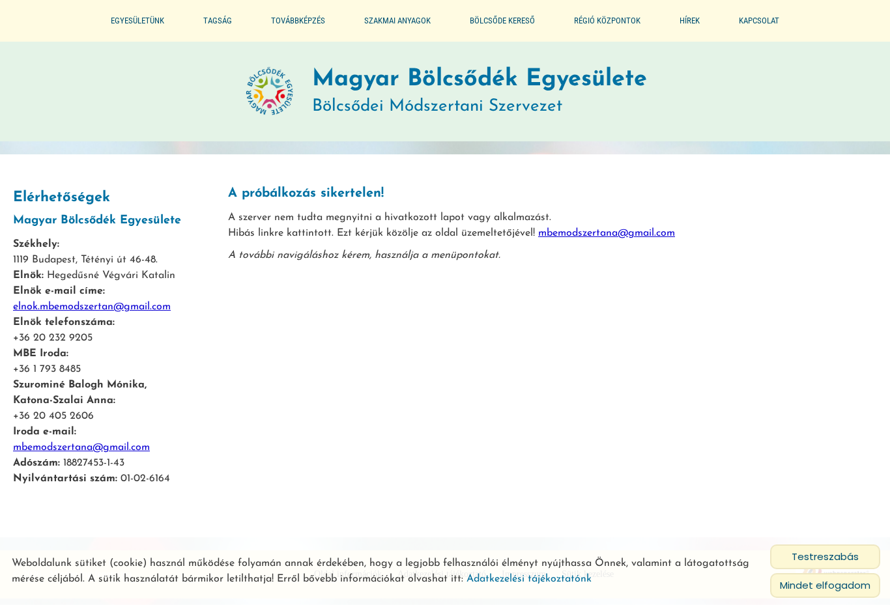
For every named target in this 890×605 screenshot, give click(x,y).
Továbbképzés (298, 20)
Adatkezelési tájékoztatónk (529, 579)
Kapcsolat (759, 20)
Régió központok (607, 20)
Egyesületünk (137, 20)
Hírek (690, 20)
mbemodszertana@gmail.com (81, 447)
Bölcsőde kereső (502, 20)
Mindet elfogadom (825, 585)
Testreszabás (825, 556)
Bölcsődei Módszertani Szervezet (479, 91)
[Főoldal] (270, 92)
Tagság (217, 20)
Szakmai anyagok (397, 20)
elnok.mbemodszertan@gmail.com (92, 307)
